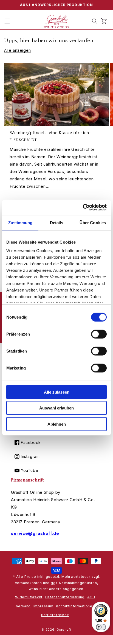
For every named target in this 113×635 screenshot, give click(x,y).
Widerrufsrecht (28, 597)
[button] (7, 21)
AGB (91, 597)
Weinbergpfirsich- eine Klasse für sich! (50, 132)
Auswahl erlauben (56, 408)
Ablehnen (56, 424)
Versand (23, 606)
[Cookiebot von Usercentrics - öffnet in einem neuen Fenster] (83, 207)
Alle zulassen (56, 391)
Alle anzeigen (17, 50)
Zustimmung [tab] (20, 222)
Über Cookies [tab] (93, 222)
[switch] (99, 334)
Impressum (43, 606)
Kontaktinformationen (75, 606)
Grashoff (64, 629)
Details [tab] (56, 222)
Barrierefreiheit (55, 615)
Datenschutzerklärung (64, 597)
